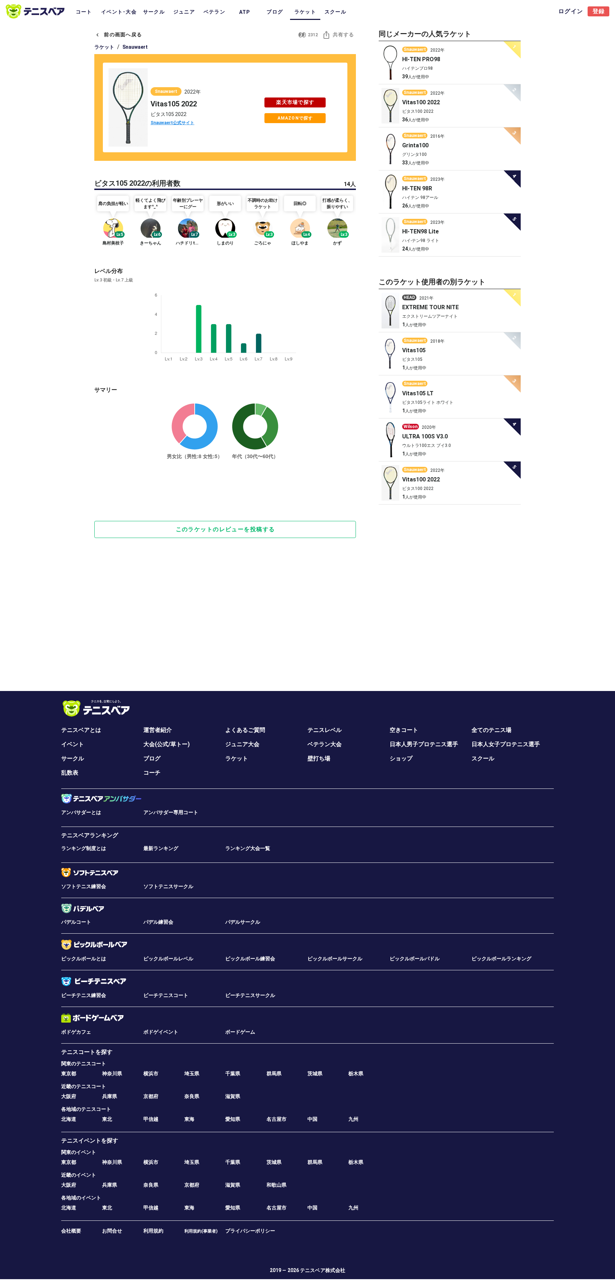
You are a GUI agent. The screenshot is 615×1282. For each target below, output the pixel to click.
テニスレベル (325, 730)
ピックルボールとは (83, 958)
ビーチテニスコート (165, 995)
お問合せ (112, 1231)
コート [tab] (84, 12)
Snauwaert (135, 47)
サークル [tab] (154, 12)
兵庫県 (109, 1096)
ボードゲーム (240, 1032)
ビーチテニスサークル (250, 995)
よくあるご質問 (245, 730)
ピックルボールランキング (501, 958)
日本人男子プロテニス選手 (424, 744)
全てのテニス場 (491, 730)
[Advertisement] (225, 491)
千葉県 (232, 1073)
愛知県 (232, 1119)
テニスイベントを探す (89, 1140)
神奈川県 (112, 1073)
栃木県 (355, 1073)
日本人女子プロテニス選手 (506, 744)
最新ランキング (160, 848)
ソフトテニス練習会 (83, 886)
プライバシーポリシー (250, 1231)
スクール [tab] (335, 12)
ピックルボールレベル (168, 958)
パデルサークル (242, 922)
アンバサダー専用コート (170, 812)
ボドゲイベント (160, 1032)
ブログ (152, 758)
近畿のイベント (78, 1175)
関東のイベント (78, 1152)
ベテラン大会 (325, 744)
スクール (483, 758)
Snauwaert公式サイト (172, 122)
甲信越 (150, 1119)
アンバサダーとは (81, 812)
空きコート (404, 730)
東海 (189, 1119)
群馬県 (274, 1073)
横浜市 (150, 1073)
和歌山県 (277, 1185)
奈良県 (191, 1096)
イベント (72, 744)
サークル (72, 758)
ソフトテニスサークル (168, 886)
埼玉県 (191, 1073)
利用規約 (153, 1231)
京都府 (150, 1096)
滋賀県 (232, 1096)
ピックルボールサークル (335, 958)
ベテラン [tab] (214, 12)
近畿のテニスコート (83, 1086)
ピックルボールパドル (415, 958)
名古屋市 (277, 1119)
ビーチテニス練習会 (83, 995)
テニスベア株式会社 (322, 1270)
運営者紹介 (157, 730)
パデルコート (76, 922)
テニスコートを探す (86, 1052)
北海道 (68, 1119)
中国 (312, 1119)
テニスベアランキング (89, 835)
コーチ (152, 772)
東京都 (68, 1073)
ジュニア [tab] (184, 12)
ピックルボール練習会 (250, 958)
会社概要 (71, 1231)
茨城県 (315, 1073)
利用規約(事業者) (200, 1231)
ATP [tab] (244, 12)
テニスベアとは (81, 730)
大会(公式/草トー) (166, 744)
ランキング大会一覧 (247, 848)
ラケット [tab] (305, 12)
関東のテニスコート (83, 1063)
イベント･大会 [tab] (119, 12)
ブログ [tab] (275, 12)
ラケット (104, 47)
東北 (107, 1119)
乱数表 (69, 772)
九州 (353, 1119)
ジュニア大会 (242, 744)
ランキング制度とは (83, 848)
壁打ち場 (319, 758)
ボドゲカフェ (76, 1032)
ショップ (401, 758)
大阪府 (68, 1096)
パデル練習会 (158, 922)
